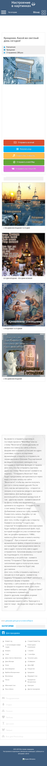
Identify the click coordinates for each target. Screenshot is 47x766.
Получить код (25, 149)
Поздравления (12, 698)
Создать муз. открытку (25, 156)
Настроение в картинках (11, 751)
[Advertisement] (23, 23)
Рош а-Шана (9, 689)
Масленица (9, 676)
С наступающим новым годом (12, 646)
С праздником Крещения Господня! (16, 228)
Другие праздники (34, 689)
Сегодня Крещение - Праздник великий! (17, 278)
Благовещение (10, 669)
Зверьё (9, 730)
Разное (9, 711)
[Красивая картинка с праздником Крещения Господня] (23, 204)
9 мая (7, 665)
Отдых (9, 705)
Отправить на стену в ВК (26, 169)
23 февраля (31, 661)
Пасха (7, 680)
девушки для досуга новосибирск (19, 621)
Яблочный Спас (10, 685)
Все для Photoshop (14, 737)
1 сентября (31, 654)
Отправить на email (26, 143)
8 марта (7, 651)
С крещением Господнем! (12, 329)
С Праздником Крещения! (12, 379)
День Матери (9, 661)
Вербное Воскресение (12, 672)
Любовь (9, 718)
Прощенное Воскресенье (32, 681)
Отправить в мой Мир (26, 162)
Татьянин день (32, 658)
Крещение (11, 50)
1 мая (7, 654)
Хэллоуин (31, 685)
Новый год (8, 641)
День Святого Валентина (13, 658)
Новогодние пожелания (32, 646)
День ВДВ (31, 665)
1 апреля (31, 651)
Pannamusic (11, 47)
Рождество (31, 669)
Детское (10, 724)
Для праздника (13, 633)
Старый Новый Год (34, 641)
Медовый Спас (32, 676)
